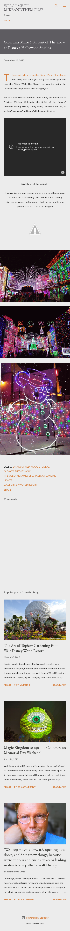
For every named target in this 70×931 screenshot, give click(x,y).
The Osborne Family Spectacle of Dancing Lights (30, 478)
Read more (59, 685)
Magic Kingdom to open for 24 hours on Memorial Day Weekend (35, 750)
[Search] (56, 6)
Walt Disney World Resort (20, 484)
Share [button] (7, 489)
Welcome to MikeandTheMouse (23, 7)
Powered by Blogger (37, 917)
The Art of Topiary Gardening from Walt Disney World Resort (31, 648)
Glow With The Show (17, 471)
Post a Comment (25, 787)
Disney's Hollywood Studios (31, 466)
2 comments (22, 685)
